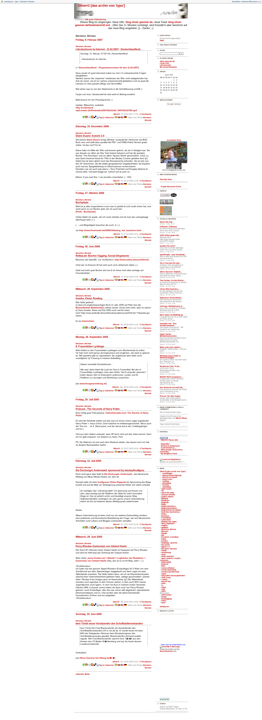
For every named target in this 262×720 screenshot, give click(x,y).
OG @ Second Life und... (170, 263)
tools (163, 583)
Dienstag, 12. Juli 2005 (88, 460)
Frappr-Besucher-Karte (171, 187)
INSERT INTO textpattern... (171, 377)
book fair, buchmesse (170, 512)
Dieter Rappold (118, 482)
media (164, 550)
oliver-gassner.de (167, 61)
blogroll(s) (165, 444)
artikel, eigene (167, 497)
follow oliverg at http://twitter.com (173, 644)
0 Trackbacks (145, 114)
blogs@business (168, 506)
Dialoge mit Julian (169, 522)
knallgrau (102, 482)
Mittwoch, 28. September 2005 (93, 289)
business (165, 516)
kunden (164, 541)
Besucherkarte (166, 651)
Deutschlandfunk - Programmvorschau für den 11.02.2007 (108, 67)
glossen (164, 531)
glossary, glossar (168, 529)
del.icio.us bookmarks (170, 446)
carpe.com (164, 63)
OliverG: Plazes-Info (169, 440)
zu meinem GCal (174, 140)
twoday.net (8, 1)
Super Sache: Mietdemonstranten (168, 335)
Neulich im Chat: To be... (170, 366)
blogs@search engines (171, 510)
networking (166, 552)
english (164, 525)
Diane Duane (93, 139)
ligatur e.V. (165, 547)
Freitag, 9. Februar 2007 (89, 39)
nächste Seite (83, 674)
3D (162, 491)
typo (16, 1)
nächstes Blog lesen (249, 1)
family (164, 597)
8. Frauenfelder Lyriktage (90, 346)
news (163, 554)
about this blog (167, 493)
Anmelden (236, 1)
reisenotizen (88, 321)
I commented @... (168, 448)
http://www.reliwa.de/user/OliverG (132, 259)
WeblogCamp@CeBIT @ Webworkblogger (170, 357)
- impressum (166, 479)
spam (163, 574)
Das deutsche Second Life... (172, 387)
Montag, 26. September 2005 (92, 337)
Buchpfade (82, 202)
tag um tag (165, 581)
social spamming (168, 570)
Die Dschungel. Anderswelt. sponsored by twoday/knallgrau (110, 470)
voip (163, 589)
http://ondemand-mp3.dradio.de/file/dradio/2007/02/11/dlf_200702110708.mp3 (106, 109)
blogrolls (165, 502)
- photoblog (166, 483)
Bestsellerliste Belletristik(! (90, 307)
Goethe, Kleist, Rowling (89, 298)
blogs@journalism (169, 508)
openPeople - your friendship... (173, 255)
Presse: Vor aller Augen (170, 396)
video (163, 587)
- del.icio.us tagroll (169, 477)
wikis (163, 591)
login (162, 40)
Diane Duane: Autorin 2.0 (90, 135)
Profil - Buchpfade (85, 211)
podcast (164, 564)
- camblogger (167, 473)
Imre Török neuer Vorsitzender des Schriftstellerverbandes (109, 623)
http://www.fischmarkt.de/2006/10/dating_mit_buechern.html (110, 230)
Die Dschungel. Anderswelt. (118, 474)
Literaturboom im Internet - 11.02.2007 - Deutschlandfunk (108, 49)
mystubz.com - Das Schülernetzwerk (168, 324)
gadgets (164, 527)
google (164, 533)
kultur (163, 539)
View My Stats (166, 179)
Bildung (164, 498)
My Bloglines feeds (169, 454)
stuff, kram (166, 577)
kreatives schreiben (170, 537)
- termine (165, 485)
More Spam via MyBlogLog (171, 315)
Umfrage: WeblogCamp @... (172, 306)
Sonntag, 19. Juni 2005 (89, 614)
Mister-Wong (181, 418)
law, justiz (165, 545)
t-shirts (164, 579)
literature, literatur (27, 1)
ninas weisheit (167, 556)
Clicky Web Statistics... (170, 289)
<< (259, 1)
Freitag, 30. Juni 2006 (88, 246)
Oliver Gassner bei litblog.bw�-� (97, 658)
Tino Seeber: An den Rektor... (172, 280)
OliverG (116, 114)
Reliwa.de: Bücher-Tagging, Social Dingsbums (102, 255)
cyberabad (166, 520)
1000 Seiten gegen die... (170, 235)
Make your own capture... (170, 347)
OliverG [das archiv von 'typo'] (101, 5)
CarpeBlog (166, 518)
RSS (163, 566)
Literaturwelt (165, 65)
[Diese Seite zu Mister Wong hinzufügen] (86, 117)
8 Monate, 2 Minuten (168, 227)
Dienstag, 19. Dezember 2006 (92, 126)
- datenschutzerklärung (171, 475)
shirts (163, 601)
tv (162, 585)
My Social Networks (168, 67)
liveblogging (166, 599)
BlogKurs (165, 500)
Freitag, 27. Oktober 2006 (90, 193)
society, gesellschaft (170, 572)
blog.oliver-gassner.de (139, 22)
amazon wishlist (168, 495)
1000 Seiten (166, 489)
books (164, 514)
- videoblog (166, 487)
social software (168, 568)
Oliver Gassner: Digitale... (171, 272)
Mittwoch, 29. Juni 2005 (89, 536)
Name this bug (166, 222)
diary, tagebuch (168, 523)
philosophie (166, 562)
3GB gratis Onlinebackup (95, 19)
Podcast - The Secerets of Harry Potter (98, 409)
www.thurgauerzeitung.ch (93, 383)
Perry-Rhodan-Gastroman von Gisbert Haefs (101, 546)
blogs (163, 504)
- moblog (165, 481)
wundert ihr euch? (167, 246)
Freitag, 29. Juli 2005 (87, 399)
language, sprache (169, 543)
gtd (162, 535)
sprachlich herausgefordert (173, 576)
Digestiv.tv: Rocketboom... (171, 298)
